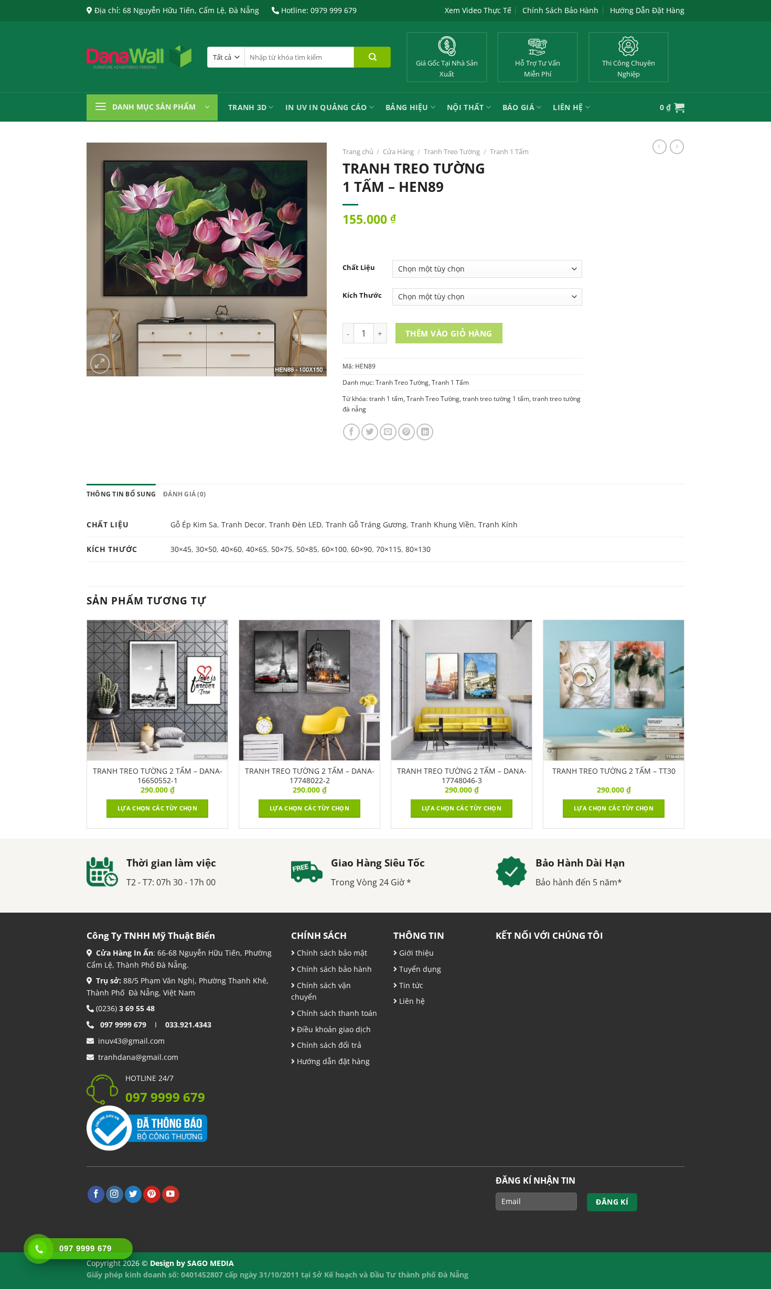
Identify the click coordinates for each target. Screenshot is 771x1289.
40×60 (231, 549)
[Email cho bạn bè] (388, 432)
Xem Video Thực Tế (478, 10)
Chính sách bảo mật (331, 953)
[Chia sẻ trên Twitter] (369, 432)
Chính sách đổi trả (328, 1045)
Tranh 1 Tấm (509, 151)
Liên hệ (411, 1001)
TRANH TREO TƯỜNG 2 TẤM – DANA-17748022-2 (309, 775)
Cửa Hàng (398, 151)
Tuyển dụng (419, 969)
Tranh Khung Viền (442, 524)
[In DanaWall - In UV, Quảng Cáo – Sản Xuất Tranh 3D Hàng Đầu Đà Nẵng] (139, 57)
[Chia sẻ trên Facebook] (351, 432)
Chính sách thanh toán (336, 1013)
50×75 (281, 549)
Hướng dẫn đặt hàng (332, 1061)
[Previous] (87, 728)
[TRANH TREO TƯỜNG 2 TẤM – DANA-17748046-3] (461, 690)
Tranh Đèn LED (295, 524)
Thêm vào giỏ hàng (448, 333)
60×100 (334, 549)
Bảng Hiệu (407, 107)
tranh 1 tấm (386, 398)
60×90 (361, 549)
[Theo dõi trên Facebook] (96, 1194)
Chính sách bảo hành (333, 969)
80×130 (418, 549)
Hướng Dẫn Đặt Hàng (647, 10)
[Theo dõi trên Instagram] (114, 1194)
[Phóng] (100, 364)
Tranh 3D (247, 107)
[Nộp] (372, 57)
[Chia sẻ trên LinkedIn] (424, 432)
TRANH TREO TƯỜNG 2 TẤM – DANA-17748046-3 (462, 775)
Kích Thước (362, 295)
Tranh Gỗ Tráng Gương (366, 524)
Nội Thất (465, 107)
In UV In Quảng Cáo (326, 107)
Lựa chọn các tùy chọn (157, 808)
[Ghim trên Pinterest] (406, 432)
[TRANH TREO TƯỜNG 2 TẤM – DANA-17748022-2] (309, 690)
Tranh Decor (243, 524)
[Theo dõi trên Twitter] (133, 1194)
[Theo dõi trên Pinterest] (151, 1194)
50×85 (306, 549)
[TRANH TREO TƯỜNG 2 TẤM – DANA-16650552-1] (157, 690)
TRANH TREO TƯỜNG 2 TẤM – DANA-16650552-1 (157, 775)
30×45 (180, 549)
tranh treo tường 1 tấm (496, 398)
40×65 (256, 549)
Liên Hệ (568, 107)
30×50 (206, 549)
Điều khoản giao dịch (333, 1029)
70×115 (388, 549)
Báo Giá (518, 107)
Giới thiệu (415, 953)
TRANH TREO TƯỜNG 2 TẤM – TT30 (614, 771)
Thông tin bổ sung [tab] (121, 494)
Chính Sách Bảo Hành (560, 10)
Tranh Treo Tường (452, 151)
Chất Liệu (358, 267)
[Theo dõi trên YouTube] (170, 1194)
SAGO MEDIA (210, 1263)
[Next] (684, 728)
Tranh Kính (498, 524)
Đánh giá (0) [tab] (184, 494)
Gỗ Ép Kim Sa (193, 524)
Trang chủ (357, 151)
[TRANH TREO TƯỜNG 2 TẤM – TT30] (613, 690)
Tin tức (410, 985)
